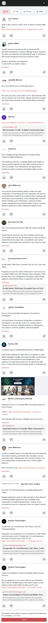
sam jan (11, 117)
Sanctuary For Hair (15, 222)
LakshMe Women (15, 80)
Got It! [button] (24, 620)
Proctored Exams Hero (17, 259)
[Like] (24, 36)
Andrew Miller (13, 43)
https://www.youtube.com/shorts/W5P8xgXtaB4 (19, 91)
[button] (44, 3)
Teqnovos (12, 149)
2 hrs (9, 21)
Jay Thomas (13, 19)
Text (17, 11)
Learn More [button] (16, 616)
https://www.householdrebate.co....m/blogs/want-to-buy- (22, 29)
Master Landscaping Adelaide (20, 399)
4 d (9, 401)
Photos (28, 11)
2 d (9, 45)
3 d (9, 119)
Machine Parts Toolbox (30, 484)
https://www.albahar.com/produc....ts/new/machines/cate (23, 123)
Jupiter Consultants (16, 307)
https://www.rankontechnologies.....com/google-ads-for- (22, 541)
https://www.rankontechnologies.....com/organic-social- (22, 587)
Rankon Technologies (17, 521)
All (7, 11)
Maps (41, 11)
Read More (5, 67)
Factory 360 (13, 344)
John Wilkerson (14, 185)
